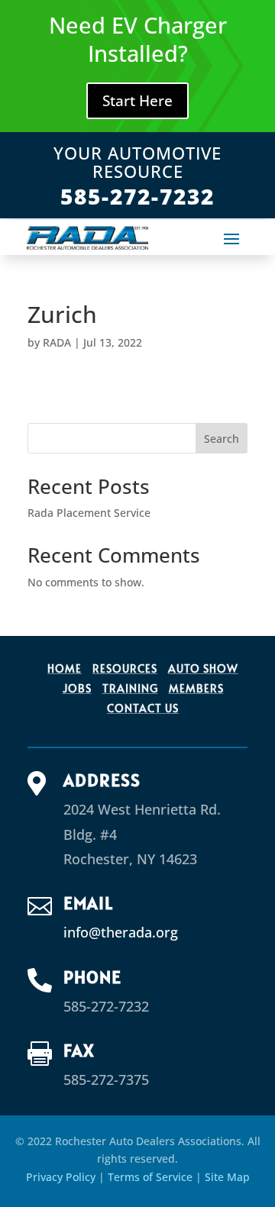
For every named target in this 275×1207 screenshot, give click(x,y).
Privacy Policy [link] (60, 1177)
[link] (87, 237)
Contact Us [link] (143, 708)
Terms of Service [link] (150, 1177)
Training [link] (130, 688)
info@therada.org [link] (120, 932)
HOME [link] (64, 668)
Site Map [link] (227, 1177)
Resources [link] (124, 668)
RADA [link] (57, 342)
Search (221, 438)
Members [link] (196, 688)
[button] (231, 238)
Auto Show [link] (203, 668)
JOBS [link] (77, 688)
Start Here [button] (137, 100)
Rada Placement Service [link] (89, 512)
